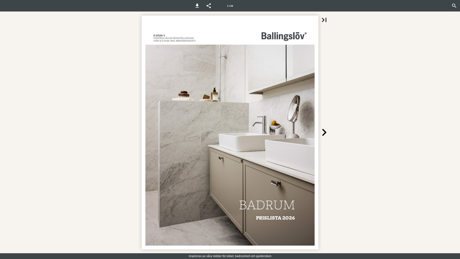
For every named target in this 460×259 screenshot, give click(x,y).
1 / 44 (230, 6)
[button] (197, 6)
